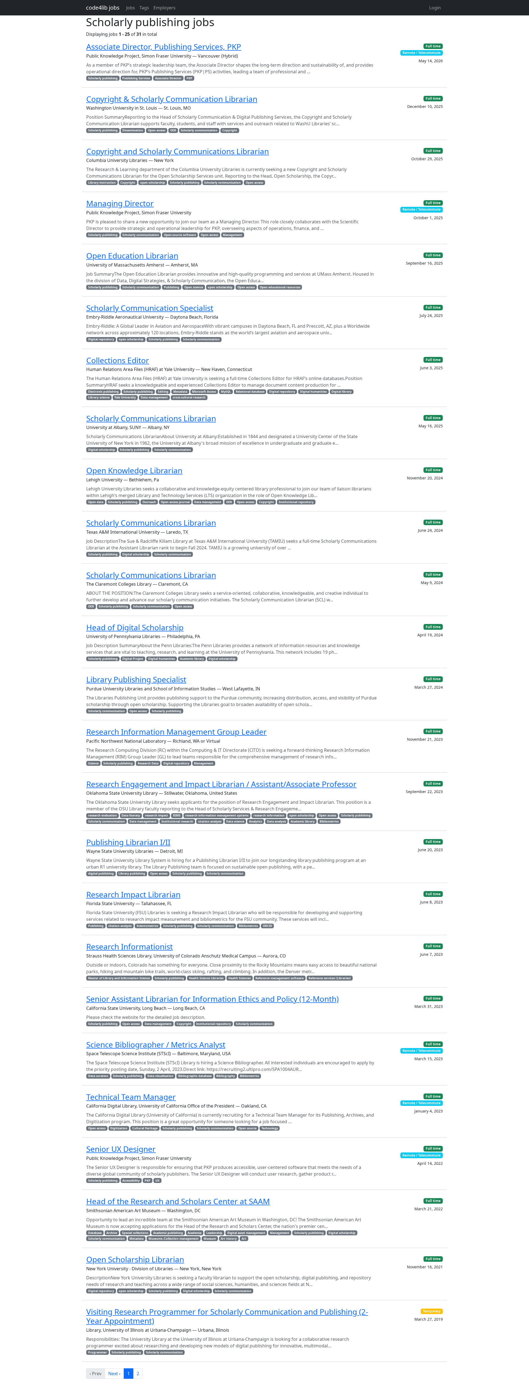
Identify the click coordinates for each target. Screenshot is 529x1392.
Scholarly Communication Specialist (149, 308)
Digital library (341, 392)
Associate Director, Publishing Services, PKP (163, 46)
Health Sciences (239, 978)
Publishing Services (136, 78)
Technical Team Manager (131, 1097)
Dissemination (132, 130)
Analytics (255, 821)
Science (93, 763)
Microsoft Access (204, 392)
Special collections (135, 1233)
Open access (156, 130)
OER (173, 130)
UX (157, 1180)
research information (268, 815)
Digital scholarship (101, 450)
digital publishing (101, 873)
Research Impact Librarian (133, 894)
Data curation (98, 1076)
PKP (189, 78)
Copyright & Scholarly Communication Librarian (171, 99)
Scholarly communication (199, 130)
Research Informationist (129, 946)
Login (435, 8)
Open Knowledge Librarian (134, 470)
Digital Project (132, 659)
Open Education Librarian (132, 255)
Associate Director (168, 78)
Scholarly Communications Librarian (151, 418)
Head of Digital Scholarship (134, 627)
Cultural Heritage (145, 1128)
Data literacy (131, 815)
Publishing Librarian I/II (128, 842)
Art (244, 1239)
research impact (156, 815)
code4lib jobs (103, 7)
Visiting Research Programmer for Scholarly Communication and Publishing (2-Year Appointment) (227, 1316)
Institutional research (177, 821)
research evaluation (102, 815)
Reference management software (279, 978)
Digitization (118, 1128)
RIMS (176, 815)
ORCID (267, 926)
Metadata (180, 392)
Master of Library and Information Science (119, 978)
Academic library (192, 659)
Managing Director (120, 203)
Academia (194, 1233)
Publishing (171, 287)
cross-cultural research (189, 397)
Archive (111, 1233)
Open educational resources (280, 287)
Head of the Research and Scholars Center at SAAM (178, 1201)
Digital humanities (313, 392)
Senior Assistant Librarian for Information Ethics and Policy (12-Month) (212, 999)
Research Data (148, 763)
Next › (114, 1374)
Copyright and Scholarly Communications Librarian (177, 151)
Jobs (130, 8)
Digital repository (101, 339)
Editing (163, 392)
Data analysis (276, 821)
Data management (154, 397)
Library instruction (102, 182)
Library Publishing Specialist (136, 679)
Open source (247, 1128)
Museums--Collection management (174, 1239)
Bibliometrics (329, 821)
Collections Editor (117, 360)
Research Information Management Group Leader (176, 731)
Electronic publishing (103, 392)
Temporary (432, 1311)
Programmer (97, 1352)
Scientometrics (147, 926)
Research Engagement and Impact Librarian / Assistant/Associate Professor (221, 784)
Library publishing (131, 873)
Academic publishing (168, 1233)
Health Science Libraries (206, 978)
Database (95, 1233)
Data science (235, 821)
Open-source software (180, 235)
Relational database (250, 392)
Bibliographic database (195, 1076)
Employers (164, 8)
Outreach (149, 502)
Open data (95, 502)
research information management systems (217, 815)
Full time (433, 46)
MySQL (226, 392)
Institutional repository (296, 502)
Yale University (125, 397)
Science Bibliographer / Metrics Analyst (155, 1044)
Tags (144, 8)
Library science (99, 397)
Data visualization (160, 1076)
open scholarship (152, 182)
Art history (229, 1239)
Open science (193, 287)
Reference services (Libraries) (330, 978)
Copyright (229, 130)
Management (232, 235)
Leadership (214, 1233)
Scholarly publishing (103, 78)
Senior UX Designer (121, 1149)
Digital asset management (246, 1233)
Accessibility (131, 1180)
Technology (269, 1128)
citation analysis (210, 821)
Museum (210, 1239)
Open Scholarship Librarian (135, 1259)
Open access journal (175, 502)
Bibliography (225, 1076)
